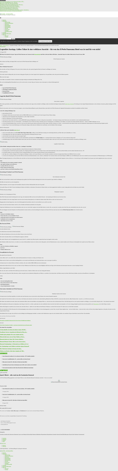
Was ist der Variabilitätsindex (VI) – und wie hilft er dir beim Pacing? (16, 359)
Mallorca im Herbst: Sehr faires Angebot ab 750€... (12, 351)
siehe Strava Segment (69, 103)
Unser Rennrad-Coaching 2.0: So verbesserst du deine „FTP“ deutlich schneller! (18, 356)
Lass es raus (7, 29)
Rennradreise (96, 304)
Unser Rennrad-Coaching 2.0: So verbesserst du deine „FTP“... (12, 1)
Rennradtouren (8, 27)
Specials (6, 28)
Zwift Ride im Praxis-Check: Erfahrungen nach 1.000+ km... (11, 4)
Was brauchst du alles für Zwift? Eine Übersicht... (9, 5)
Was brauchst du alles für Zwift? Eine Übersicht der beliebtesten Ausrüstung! (17, 367)
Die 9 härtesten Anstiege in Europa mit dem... (11, 348)
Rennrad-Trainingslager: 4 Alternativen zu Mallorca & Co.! (14, 344)
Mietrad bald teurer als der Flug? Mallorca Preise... (12, 336)
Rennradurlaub (37, 54)
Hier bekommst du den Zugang (45, 41)
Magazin (25, 434)
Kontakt (6, 36)
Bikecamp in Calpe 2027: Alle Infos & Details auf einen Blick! (14, 361)
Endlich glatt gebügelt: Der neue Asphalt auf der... (12, 334)
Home (1, 45)
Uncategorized (81, 434)
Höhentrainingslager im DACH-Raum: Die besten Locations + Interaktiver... (14, 9)
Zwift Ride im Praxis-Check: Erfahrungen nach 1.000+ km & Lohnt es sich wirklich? (19, 364)
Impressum (4, 445)
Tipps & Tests (7, 22)
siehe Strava (16, 130)
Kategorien (4, 21)
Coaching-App (7, 434)
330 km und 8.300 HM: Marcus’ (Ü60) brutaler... (9, 8)
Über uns (4, 34)
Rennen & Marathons (9, 23)
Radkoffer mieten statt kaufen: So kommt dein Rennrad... (11, 10)
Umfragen (76, 434)
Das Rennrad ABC (8, 31)
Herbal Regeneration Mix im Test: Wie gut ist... (9, 7)
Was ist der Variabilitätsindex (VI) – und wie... (9, 2)
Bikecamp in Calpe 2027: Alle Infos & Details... (9, 3)
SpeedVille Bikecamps (6, 33)
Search (13, 38)
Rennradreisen (7, 25)
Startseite (4, 20)
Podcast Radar (7, 26)
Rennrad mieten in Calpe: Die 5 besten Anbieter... (12, 339)
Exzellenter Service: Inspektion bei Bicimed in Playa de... (13, 332)
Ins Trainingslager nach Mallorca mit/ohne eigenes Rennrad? (14, 346)
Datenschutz (4, 446)
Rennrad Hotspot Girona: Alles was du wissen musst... (13, 341)
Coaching (4, 32)
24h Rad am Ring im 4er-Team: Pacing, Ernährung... (10, 6)
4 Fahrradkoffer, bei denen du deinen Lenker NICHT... (13, 329)
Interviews (7, 24)
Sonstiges (7, 30)
